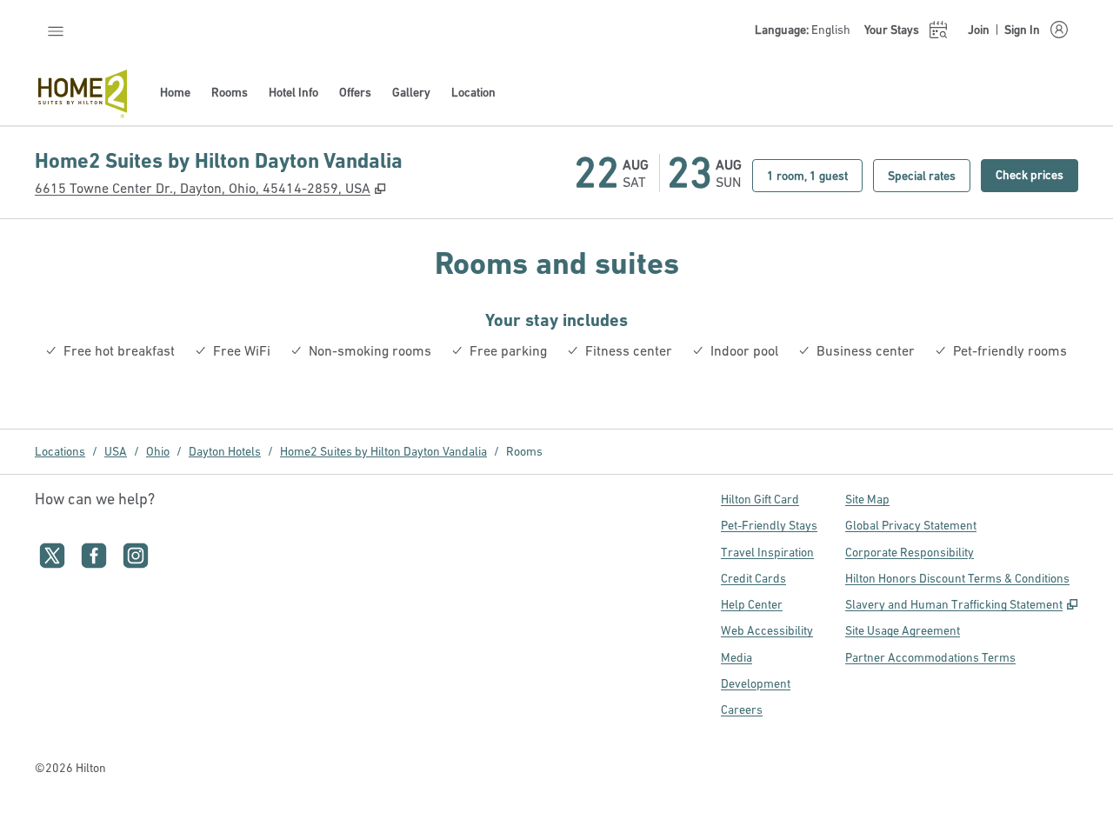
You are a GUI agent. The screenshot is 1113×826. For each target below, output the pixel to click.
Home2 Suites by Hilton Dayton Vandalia (383, 451)
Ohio (158, 451)
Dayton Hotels (225, 451)
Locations (60, 451)
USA (115, 451)
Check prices (1037, 174)
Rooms (524, 451)
